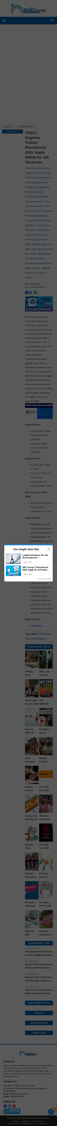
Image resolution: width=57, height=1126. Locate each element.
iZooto (49, 579)
